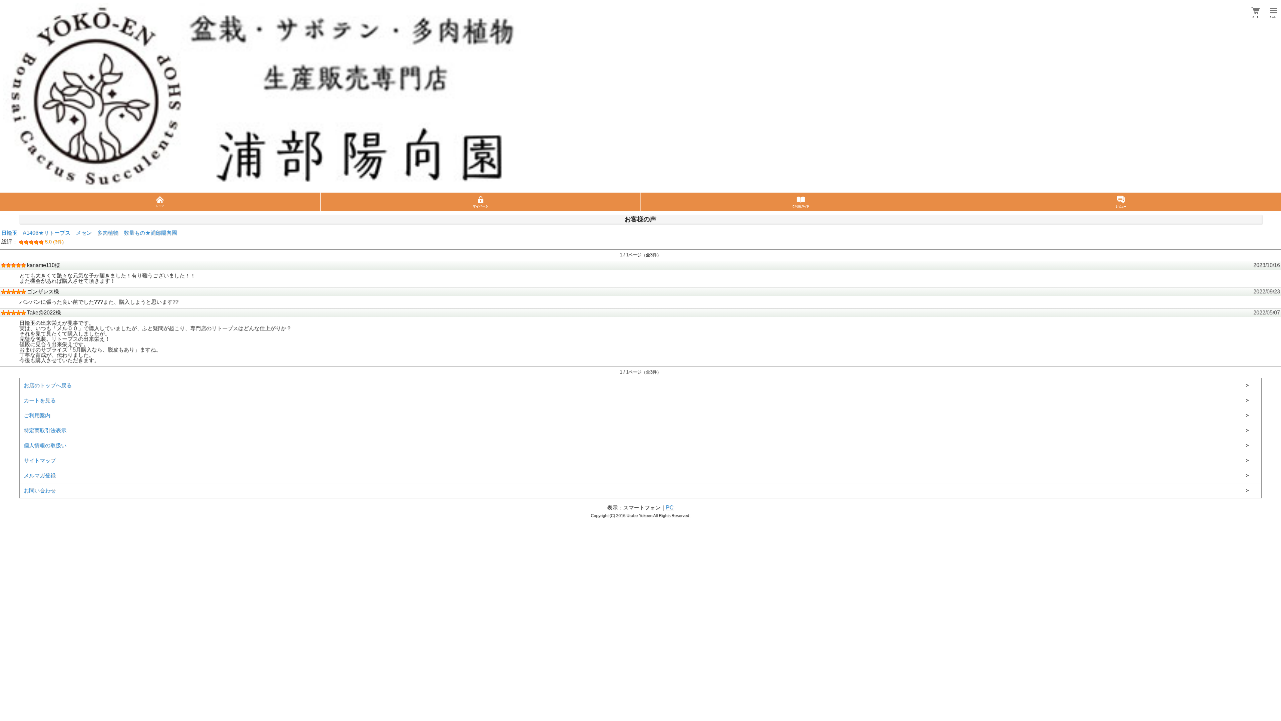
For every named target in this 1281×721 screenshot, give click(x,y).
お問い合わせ (40, 490)
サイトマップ (40, 460)
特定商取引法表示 (45, 430)
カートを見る (40, 400)
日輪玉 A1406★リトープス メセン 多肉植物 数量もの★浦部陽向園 (89, 237)
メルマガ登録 (40, 475)
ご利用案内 (37, 415)
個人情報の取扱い (45, 445)
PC (670, 507)
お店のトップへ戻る (48, 385)
